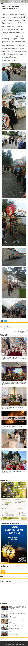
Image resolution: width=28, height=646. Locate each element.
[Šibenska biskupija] (14, 1)
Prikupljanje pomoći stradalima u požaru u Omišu (12, 426)
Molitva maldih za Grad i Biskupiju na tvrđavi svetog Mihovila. (19, 331)
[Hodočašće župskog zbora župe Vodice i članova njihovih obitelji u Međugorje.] (4, 633)
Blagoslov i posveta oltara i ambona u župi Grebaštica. (13, 448)
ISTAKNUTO (16, 10)
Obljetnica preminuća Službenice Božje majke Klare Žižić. (9, 327)
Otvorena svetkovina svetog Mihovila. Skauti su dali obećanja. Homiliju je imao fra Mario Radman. (17, 621)
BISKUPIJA (12, 10)
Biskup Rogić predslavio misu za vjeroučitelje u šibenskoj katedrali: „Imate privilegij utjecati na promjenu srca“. (13, 358)
